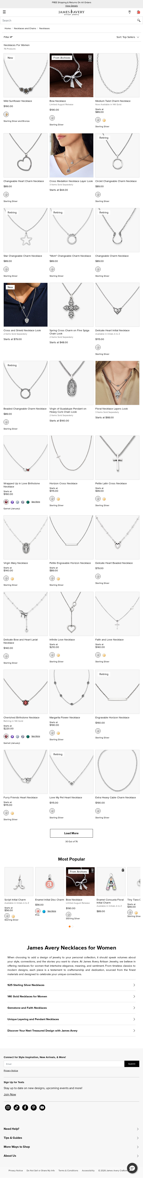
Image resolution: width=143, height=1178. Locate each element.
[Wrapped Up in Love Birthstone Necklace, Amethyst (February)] (12, 502)
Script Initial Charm (15, 899)
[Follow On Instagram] (8, 1108)
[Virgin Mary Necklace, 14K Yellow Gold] (12, 578)
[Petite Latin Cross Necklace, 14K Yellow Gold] (104, 498)
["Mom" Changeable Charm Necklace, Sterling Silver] (52, 269)
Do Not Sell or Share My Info (41, 1170)
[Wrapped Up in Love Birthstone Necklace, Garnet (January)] (6, 501)
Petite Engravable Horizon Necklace (70, 563)
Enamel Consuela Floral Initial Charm (110, 901)
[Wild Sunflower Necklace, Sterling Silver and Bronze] (6, 114)
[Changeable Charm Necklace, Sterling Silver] (98, 269)
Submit (131, 1063)
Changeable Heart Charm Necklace (24, 181)
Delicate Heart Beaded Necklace (114, 563)
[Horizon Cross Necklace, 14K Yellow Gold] (58, 498)
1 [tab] (70, 927)
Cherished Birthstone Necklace (21, 717)
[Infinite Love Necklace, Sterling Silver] (52, 654)
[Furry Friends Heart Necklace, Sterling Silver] (6, 812)
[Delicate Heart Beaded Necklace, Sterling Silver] (98, 576)
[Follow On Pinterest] (34, 1108)
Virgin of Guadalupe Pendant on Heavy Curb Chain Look (68, 410)
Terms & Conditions (68, 1170)
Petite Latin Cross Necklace (111, 483)
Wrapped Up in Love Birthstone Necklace (22, 484)
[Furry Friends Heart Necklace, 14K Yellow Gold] (12, 812)
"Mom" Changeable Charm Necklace (70, 256)
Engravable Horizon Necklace (112, 717)
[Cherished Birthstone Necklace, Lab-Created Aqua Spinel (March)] (17, 736)
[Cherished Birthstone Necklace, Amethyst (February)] (12, 736)
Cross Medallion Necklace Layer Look (71, 181)
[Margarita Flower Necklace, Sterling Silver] (52, 732)
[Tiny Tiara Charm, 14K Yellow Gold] (136, 912)
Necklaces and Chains (25, 28)
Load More (71, 833)
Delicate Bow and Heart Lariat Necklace (21, 641)
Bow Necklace (58, 101)
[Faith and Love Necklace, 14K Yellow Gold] (104, 655)
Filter (7, 37)
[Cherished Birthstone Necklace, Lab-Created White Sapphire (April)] (22, 736)
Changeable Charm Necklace (112, 256)
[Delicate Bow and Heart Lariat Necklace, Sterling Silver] (6, 656)
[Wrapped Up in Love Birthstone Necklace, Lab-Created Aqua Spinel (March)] (17, 502)
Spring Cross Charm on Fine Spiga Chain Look (69, 331)
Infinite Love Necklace (62, 639)
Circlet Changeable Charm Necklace (116, 181)
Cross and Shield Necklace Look (22, 330)
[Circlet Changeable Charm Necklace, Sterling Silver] (98, 194)
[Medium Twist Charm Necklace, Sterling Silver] (98, 119)
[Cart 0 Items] (138, 12)
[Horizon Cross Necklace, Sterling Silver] (52, 498)
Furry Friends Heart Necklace (21, 797)
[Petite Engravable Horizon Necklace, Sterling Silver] (52, 578)
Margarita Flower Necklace (65, 717)
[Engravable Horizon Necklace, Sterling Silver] (98, 731)
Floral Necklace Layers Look (111, 408)
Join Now (10, 1094)
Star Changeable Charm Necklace (23, 256)
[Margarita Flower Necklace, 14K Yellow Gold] (58, 733)
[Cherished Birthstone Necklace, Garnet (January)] (6, 736)
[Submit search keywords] (140, 20)
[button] (132, 1168)
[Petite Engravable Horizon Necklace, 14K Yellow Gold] (58, 578)
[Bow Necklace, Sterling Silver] (52, 118)
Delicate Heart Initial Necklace (112, 330)
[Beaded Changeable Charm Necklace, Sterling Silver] (6, 422)
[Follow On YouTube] (42, 1108)
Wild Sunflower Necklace (18, 101)
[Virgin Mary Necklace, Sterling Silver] (6, 578)
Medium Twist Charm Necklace (113, 101)
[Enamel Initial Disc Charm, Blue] (44, 911)
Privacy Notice (11, 1070)
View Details (71, 5)
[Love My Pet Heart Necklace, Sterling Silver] (52, 810)
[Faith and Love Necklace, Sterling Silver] (98, 654)
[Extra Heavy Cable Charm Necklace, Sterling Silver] (98, 810)
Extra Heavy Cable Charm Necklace (115, 797)
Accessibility (88, 1170)
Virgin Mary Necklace (16, 563)
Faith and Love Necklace (109, 639)
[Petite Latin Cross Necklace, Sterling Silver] (98, 498)
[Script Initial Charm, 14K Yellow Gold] (13, 916)
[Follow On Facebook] (25, 1108)
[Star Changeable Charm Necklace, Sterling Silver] (6, 269)
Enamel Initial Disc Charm (49, 899)
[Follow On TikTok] (17, 1108)
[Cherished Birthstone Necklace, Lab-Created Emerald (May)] (28, 736)
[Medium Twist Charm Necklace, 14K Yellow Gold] (104, 120)
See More (35, 501)
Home (8, 28)
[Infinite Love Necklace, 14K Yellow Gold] (58, 655)
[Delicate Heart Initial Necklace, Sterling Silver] (98, 347)
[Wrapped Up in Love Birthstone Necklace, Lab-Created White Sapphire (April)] (22, 502)
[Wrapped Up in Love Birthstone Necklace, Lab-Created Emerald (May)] (28, 502)
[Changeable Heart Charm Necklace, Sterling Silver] (6, 194)
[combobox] (71, 20)
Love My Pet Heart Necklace (66, 797)
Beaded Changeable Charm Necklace (25, 408)
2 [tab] (72, 927)
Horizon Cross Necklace (63, 483)
